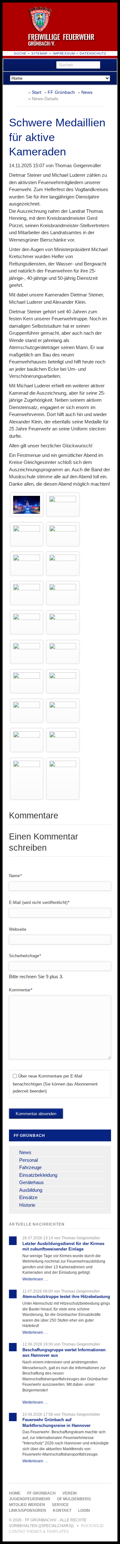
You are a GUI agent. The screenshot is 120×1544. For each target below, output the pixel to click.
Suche (20, 53)
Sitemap (39, 53)
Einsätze (28, 1197)
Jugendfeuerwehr (29, 1499)
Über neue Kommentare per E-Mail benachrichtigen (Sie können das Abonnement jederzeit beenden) (55, 1084)
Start (36, 92)
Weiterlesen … (35, 1279)
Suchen (109, 65)
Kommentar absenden (36, 1113)
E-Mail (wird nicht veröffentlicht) (39, 902)
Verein (69, 1493)
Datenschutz (93, 53)
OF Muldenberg (74, 1499)
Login (84, 1510)
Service (60, 1505)
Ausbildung (30, 1190)
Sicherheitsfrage (25, 955)
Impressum (64, 53)
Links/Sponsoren (27, 1510)
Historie (27, 1205)
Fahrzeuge (30, 1167)
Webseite (17, 929)
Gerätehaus (31, 1182)
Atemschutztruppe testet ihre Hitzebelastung (66, 1296)
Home (14, 1493)
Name (18, 875)
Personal (28, 1160)
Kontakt (62, 1510)
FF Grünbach (61, 92)
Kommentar (20, 989)
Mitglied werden (27, 1505)
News (86, 92)
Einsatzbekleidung (38, 1175)
